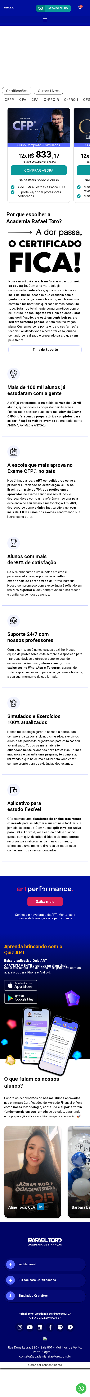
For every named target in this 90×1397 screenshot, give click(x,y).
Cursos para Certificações (37, 1280)
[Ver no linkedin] (40, 1207)
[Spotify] (60, 1327)
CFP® (9, 99)
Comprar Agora (38, 170)
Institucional (27, 1264)
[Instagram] (19, 1327)
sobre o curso (39, 180)
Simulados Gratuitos (33, 1295)
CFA (22, 99)
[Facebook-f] (50, 1327)
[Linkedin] (39, 1327)
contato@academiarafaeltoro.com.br (45, 1356)
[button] (45, 19)
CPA (35, 99)
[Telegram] (70, 1327)
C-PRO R (51, 99)
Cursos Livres (48, 91)
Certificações (16, 91)
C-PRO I (71, 99)
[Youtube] (29, 1327)
